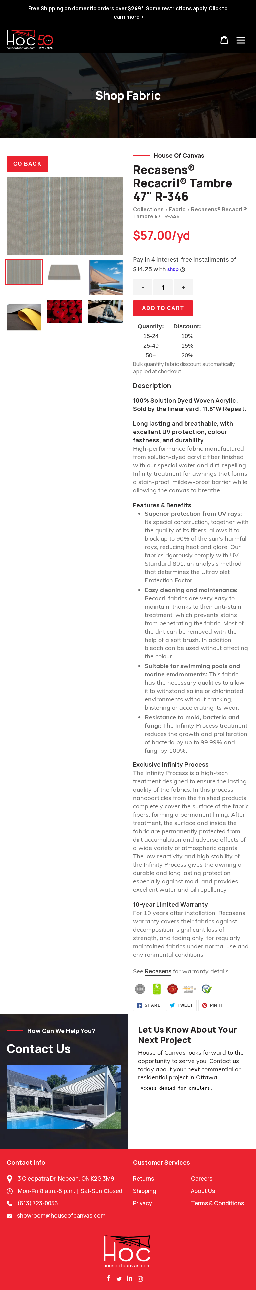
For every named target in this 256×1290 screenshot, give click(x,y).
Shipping (144, 1191)
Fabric (177, 209)
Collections (148, 209)
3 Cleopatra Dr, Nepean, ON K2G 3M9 (66, 1178)
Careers (201, 1178)
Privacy (142, 1203)
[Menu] (240, 39)
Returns (143, 1178)
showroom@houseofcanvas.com (61, 1215)
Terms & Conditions (217, 1203)
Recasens (158, 971)
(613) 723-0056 (37, 1203)
